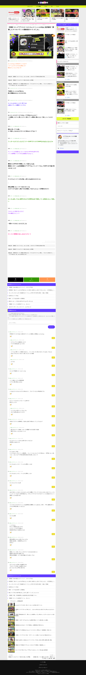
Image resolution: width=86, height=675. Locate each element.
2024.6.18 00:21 (20, 562)
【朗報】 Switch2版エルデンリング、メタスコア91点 (21, 287)
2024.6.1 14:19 (21, 408)
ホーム (9, 24)
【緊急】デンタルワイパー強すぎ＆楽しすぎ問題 (23, 80)
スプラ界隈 (38, 6)
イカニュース (29, 6)
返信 (53, 347)
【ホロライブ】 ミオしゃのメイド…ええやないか (20, 306)
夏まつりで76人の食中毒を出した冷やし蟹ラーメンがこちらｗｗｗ (24, 592)
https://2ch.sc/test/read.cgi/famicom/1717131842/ (49, 242)
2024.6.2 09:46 (20, 513)
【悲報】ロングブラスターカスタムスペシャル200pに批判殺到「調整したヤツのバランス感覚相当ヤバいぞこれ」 (32, 24)
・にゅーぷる (59, 126)
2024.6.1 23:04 (20, 490)
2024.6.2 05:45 (20, 502)
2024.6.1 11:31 (20, 389)
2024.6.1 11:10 (20, 378)
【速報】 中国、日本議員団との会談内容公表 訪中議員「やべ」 (23, 595)
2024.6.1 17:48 (21, 359)
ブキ (51, 6)
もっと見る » (67, 79)
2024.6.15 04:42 (20, 537)
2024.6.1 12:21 (20, 419)
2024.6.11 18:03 (20, 523)
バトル (45, 6)
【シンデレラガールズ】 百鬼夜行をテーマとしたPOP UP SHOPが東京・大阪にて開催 (28, 292)
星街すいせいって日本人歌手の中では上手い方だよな (21, 301)
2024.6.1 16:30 (21, 349)
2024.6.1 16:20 (20, 480)
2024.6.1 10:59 (20, 331)
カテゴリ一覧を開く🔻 (67, 118)
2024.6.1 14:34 (20, 449)
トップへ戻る (43, 662)
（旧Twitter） (61, 148)
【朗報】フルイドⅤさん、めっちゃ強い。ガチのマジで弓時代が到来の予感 (29, 76)
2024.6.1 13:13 (21, 427)
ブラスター (12, 24)
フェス (57, 6)
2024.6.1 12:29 (20, 438)
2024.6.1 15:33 (20, 471)
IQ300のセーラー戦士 (13, 295)
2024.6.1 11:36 (20, 398)
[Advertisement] (31, 266)
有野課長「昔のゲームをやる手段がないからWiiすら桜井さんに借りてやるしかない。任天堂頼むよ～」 (32, 290)
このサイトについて (43, 664)
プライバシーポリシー (43, 667)
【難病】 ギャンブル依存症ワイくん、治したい (19, 304)
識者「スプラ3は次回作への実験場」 (17, 298)
